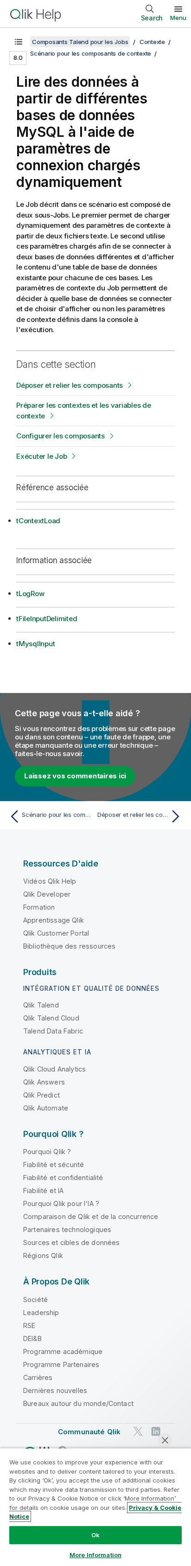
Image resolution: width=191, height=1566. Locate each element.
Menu (178, 17)
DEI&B (32, 1338)
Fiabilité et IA (43, 1190)
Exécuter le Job (41, 456)
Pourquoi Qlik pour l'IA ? (61, 1203)
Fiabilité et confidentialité (63, 1177)
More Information (95, 1555)
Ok (95, 1535)
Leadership (41, 1312)
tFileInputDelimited (46, 618)
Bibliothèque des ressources (69, 946)
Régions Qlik (43, 1255)
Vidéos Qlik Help (49, 881)
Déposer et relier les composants (69, 385)
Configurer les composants (60, 435)
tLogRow (30, 593)
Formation (39, 907)
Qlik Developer (46, 894)
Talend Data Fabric (53, 1031)
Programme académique (62, 1351)
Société (35, 1299)
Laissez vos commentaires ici (75, 775)
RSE (29, 1325)
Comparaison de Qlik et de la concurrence (90, 1216)
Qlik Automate (45, 1108)
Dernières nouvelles (55, 1390)
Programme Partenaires (61, 1364)
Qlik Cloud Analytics (54, 1069)
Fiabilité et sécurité (53, 1164)
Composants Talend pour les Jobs (80, 41)
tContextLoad (38, 520)
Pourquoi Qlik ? (47, 1151)
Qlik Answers (44, 1082)
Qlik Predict (41, 1095)
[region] (95, 1507)
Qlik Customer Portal (56, 933)
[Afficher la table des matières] (18, 42)
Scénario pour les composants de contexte (90, 53)
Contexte (152, 41)
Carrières (37, 1377)
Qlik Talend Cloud (51, 1018)
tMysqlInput (35, 643)
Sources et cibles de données (71, 1242)
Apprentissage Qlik (53, 920)
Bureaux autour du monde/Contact (78, 1403)
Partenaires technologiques (67, 1229)
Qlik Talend (41, 1005)
